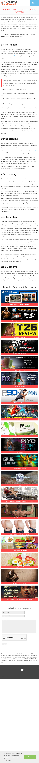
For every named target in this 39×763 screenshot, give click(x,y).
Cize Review (19, 419)
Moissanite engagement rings (19, 485)
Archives (32, 677)
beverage (33, 151)
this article (17, 56)
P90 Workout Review (19, 403)
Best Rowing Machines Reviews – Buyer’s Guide (19, 501)
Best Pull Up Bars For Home (19, 518)
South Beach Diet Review (19, 550)
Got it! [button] (30, 757)
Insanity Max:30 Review (19, 353)
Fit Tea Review (19, 436)
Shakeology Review (19, 370)
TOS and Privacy (6, 677)
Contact (19, 677)
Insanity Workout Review (19, 321)
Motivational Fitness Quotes (19, 583)
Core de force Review (19, 468)
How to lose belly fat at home (19, 534)
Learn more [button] (7, 760)
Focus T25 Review (19, 337)
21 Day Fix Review (19, 386)
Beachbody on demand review (19, 304)
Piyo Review (19, 452)
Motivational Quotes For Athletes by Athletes (19, 599)
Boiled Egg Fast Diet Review (19, 567)
